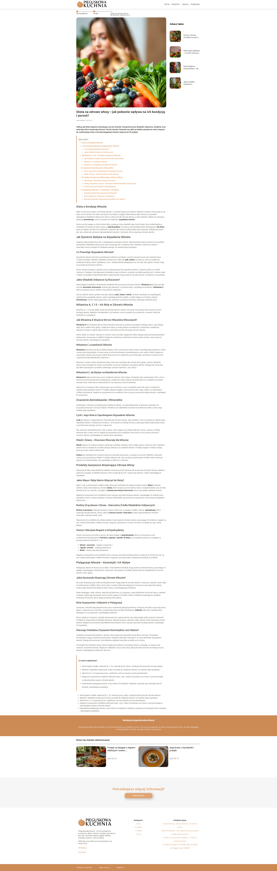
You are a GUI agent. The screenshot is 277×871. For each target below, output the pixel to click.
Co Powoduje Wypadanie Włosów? (96, 149)
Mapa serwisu (104, 867)
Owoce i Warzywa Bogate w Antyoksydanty (100, 186)
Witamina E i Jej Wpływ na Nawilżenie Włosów (100, 165)
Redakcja (82, 847)
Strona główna (81, 13)
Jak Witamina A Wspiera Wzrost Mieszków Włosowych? (104, 158)
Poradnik (195, 4)
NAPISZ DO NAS (138, 795)
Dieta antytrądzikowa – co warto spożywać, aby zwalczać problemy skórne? (191, 52)
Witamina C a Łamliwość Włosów (95, 162)
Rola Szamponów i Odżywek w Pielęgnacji (99, 196)
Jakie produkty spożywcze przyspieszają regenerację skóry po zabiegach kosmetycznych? (191, 83)
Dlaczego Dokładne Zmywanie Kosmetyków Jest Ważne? (104, 199)
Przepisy (176, 4)
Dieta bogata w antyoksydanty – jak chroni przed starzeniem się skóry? (191, 67)
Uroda (185, 4)
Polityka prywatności (84, 867)
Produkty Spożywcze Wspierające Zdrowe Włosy (102, 177)
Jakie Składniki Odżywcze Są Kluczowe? (98, 152)
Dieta (166, 4)
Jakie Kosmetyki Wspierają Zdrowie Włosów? (100, 193)
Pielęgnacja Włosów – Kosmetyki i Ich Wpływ (100, 190)
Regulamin (120, 867)
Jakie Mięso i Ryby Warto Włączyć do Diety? (100, 180)
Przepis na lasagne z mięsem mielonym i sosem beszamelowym (121, 749)
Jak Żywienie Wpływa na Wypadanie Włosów (100, 146)
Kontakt (82, 852)
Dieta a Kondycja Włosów (92, 143)
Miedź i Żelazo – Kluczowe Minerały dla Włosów (101, 174)
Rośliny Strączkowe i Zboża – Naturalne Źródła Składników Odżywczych (110, 183)
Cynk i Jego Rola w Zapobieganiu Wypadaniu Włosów (103, 171)
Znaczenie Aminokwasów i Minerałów (97, 168)
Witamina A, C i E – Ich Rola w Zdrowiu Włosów (101, 155)
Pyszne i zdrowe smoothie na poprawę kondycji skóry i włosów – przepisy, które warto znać (191, 36)
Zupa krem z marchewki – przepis (182, 749)
